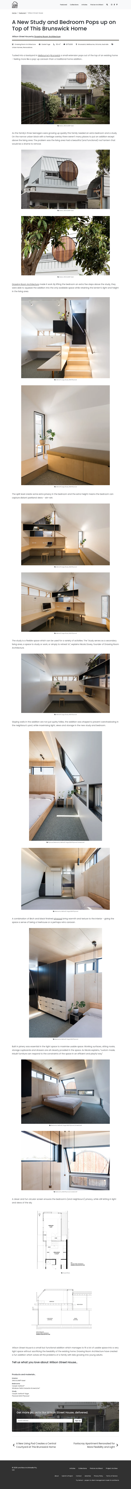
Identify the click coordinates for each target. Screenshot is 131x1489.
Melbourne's (44, 55)
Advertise (88, 1476)
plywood (58, 918)
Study (66, 380)
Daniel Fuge (46, 44)
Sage (63, 380)
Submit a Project (67, 1476)
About (57, 1476)
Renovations (27, 47)
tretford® (58, 380)
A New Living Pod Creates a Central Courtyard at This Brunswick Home (36, 1445)
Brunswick (82, 44)
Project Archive (111, 1468)
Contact (79, 1476)
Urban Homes (17, 47)
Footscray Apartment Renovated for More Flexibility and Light (94, 1445)
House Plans (66, 1273)
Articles (84, 5)
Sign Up (78, 1421)
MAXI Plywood (73, 380)
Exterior (61, 126)
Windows (26, 1388)
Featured (63, 5)
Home (14, 13)
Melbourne (90, 44)
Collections (74, 5)
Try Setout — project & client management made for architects (97, 1480)
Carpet (18, 1386)
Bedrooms (57, 842)
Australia (105, 44)
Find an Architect (96, 5)
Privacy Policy (98, 1476)
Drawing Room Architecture (47, 36)
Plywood (50, 842)
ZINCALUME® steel (69, 126)
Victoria (98, 44)
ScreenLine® (81, 842)
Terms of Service (111, 1476)
